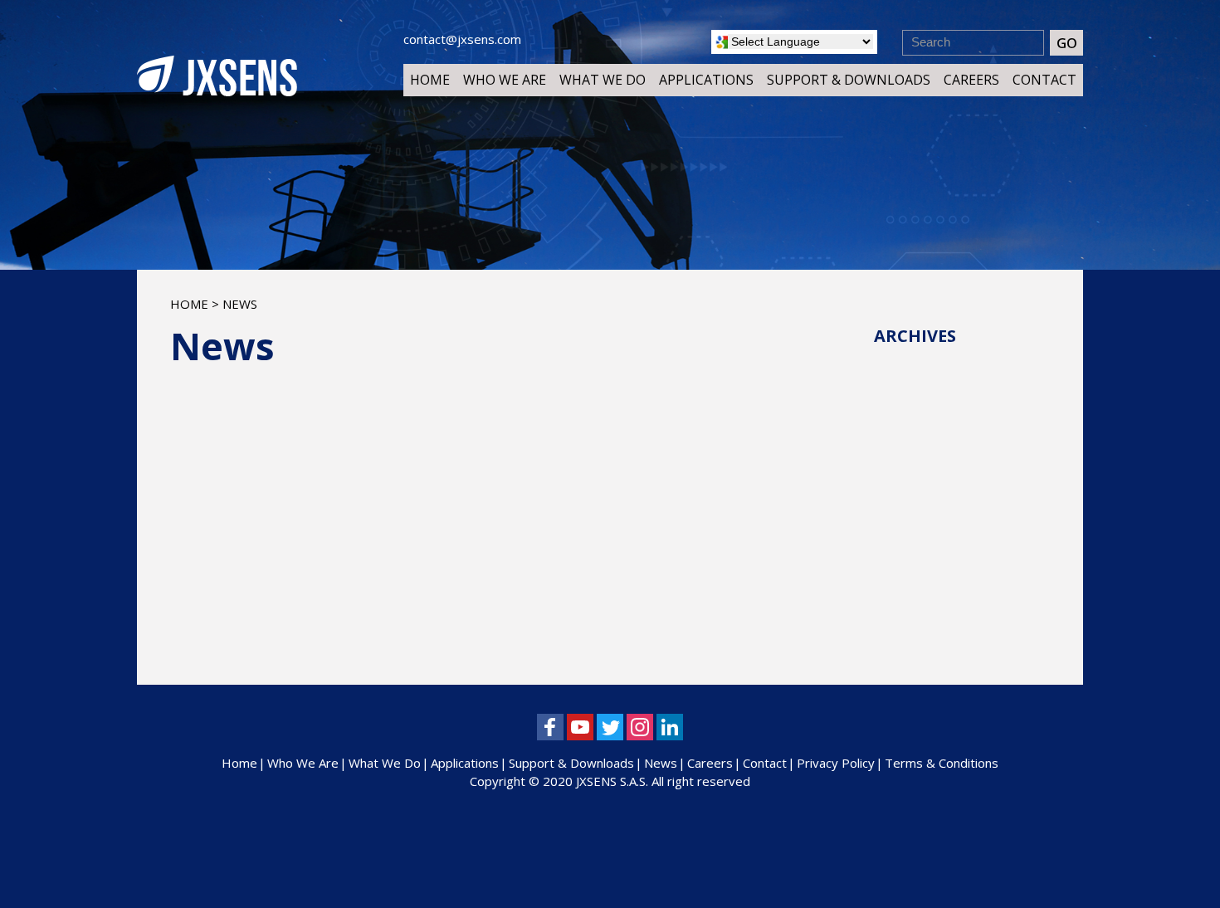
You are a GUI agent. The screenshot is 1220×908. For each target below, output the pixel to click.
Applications (706, 80)
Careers (971, 80)
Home (430, 80)
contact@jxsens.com (462, 39)
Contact (1044, 80)
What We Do (602, 80)
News (660, 762)
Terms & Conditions (941, 762)
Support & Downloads (848, 80)
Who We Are (504, 80)
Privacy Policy (836, 762)
